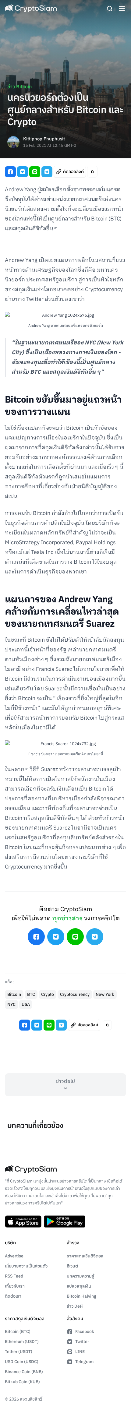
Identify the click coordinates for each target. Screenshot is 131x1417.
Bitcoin (14, 994)
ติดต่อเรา (13, 1296)
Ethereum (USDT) (22, 1341)
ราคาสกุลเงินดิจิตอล (85, 1256)
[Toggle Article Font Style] (92, 172)
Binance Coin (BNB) (24, 1372)
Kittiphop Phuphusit (44, 139)
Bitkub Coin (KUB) (22, 1382)
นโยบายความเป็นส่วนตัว (26, 1266)
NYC (11, 1004)
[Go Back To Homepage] (31, 8)
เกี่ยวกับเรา (15, 1286)
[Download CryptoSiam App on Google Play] (64, 1221)
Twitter (82, 1341)
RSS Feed (14, 1276)
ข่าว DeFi (75, 1306)
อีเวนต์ (72, 1266)
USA (26, 1004)
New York (105, 994)
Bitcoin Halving (81, 1296)
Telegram (84, 1362)
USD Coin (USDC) (21, 1362)
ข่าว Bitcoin (19, 87)
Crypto (47, 994)
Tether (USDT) (18, 1351)
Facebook (84, 1331)
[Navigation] (122, 8)
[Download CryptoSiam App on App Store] (23, 1221)
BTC (31, 994)
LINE (80, 1351)
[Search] (109, 8)
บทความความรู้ (80, 1276)
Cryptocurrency (75, 994)
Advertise (14, 1256)
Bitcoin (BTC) (17, 1331)
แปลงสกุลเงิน (79, 1286)
